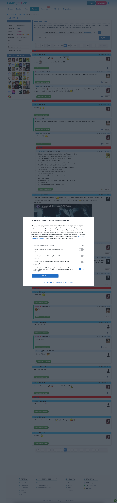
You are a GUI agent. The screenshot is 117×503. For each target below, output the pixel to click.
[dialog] (58, 251)
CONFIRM (45, 276)
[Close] (90, 220)
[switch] (81, 249)
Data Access (58, 282)
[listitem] (58, 245)
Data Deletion (48, 282)
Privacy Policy (69, 282)
